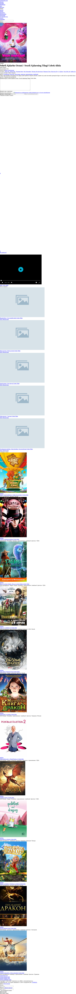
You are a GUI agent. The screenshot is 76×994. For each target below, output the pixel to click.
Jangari (1, 10)
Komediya (2, 12)
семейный (35, 74)
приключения (29, 74)
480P (1, 285)
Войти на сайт (3, 992)
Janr (1, 6)
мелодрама (17, 74)
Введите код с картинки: (6, 91)
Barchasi (2, 7)
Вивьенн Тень (47, 71)
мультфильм (6, 74)
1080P (6, 285)
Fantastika (2, 19)
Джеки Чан (12, 71)
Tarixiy (1, 18)
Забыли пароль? (8, 987)
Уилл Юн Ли (67, 71)
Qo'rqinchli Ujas (4, 16)
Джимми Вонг (19, 71)
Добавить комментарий (5, 94)
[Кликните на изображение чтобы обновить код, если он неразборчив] (32, 92)
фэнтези (12, 74)
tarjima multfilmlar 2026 (5, 979)
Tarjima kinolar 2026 (5, 977)
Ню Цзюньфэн (27, 71)
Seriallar (2, 3)
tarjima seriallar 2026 (5, 978)
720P (4, 285)
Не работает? (3, 252)
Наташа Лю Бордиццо (37, 71)
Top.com (4, 0)
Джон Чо (7, 71)
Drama (1, 11)
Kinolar (2, 2)
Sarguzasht (2, 15)
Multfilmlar (2, 4)
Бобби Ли (73, 71)
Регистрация (7, 983)
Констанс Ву (54, 71)
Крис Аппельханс (9, 70)
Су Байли (60, 71)
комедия (23, 74)
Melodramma (3, 14)
